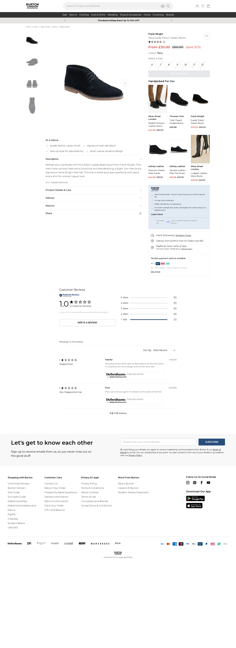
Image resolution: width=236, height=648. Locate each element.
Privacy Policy (89, 483)
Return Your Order (55, 488)
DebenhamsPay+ (18, 501)
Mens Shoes (45, 27)
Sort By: (147, 350)
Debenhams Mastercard (22, 505)
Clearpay (13, 519)
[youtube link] (208, 482)
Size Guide (14, 492)
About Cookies (89, 492)
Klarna (11, 510)
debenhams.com (118, 377)
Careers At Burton (128, 488)
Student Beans (16, 523)
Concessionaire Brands (94, 501)
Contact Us (50, 483)
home (28, 27)
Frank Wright (155, 34)
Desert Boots (65, 27)
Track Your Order (54, 505)
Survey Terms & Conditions (96, 505)
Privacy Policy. (135, 455)
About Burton (126, 483)
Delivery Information (56, 497)
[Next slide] (171, 20)
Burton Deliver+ (17, 488)
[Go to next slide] (125, 83)
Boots (54, 27)
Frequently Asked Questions (60, 492)
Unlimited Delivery (18, 483)
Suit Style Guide (17, 497)
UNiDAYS (13, 527)
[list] (93, 83)
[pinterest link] (194, 482)
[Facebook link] (201, 482)
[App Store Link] (195, 502)
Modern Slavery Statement (133, 492)
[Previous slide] (64, 20)
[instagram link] (187, 482)
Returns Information (56, 501)
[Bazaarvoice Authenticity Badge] (69, 295)
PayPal (12, 514)
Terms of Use (88, 497)
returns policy (186, 249)
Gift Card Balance (54, 510)
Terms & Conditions (92, 488)
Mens (36, 27)
